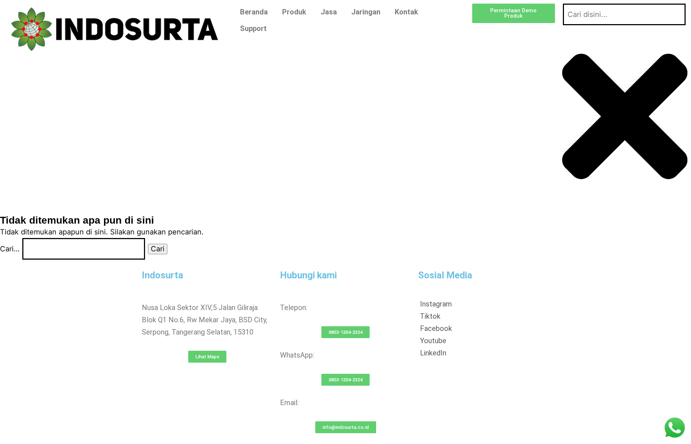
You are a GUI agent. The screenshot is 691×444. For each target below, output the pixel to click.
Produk (294, 12)
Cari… (9, 249)
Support (253, 28)
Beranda (254, 12)
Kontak (406, 12)
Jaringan (365, 12)
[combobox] (624, 14)
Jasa (329, 12)
